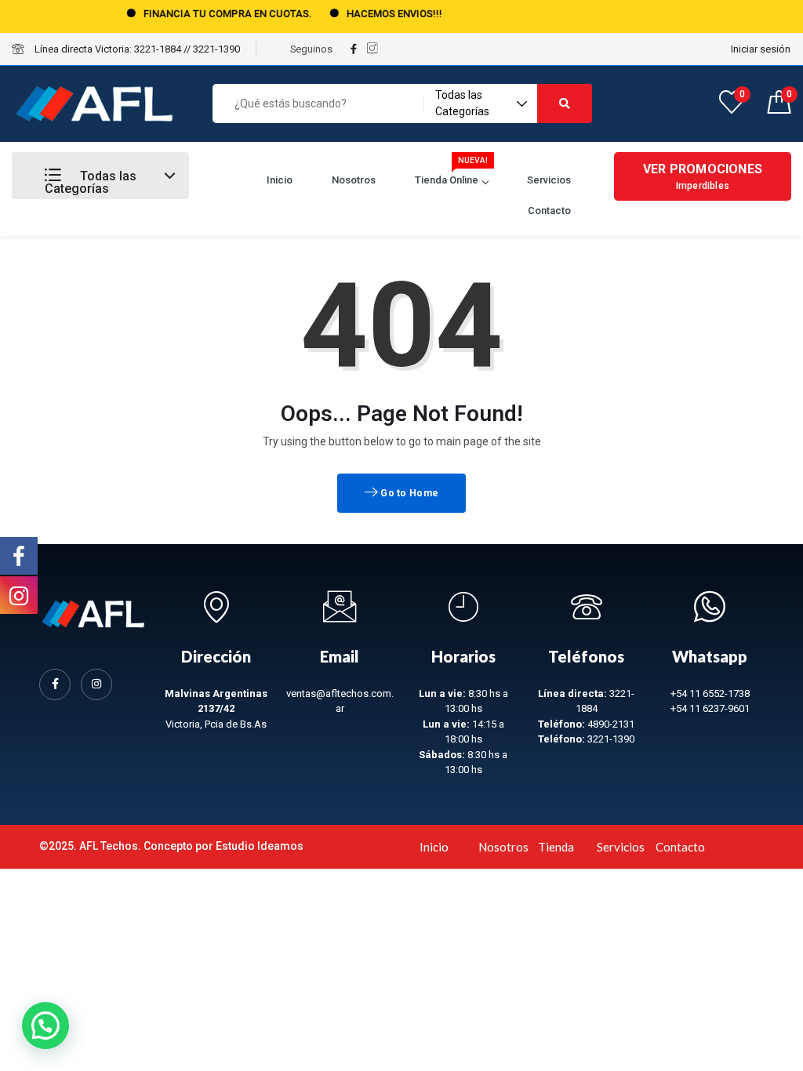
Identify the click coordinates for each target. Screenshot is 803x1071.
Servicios (549, 180)
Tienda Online (451, 175)
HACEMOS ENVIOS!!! (379, 14)
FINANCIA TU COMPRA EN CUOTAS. (213, 14)
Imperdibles (702, 176)
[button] (45, 1025)
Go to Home (408, 493)
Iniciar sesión (760, 49)
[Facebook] (55, 684)
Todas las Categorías (90, 182)
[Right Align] (564, 103)
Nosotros (354, 180)
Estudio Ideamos (259, 846)
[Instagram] (96, 684)
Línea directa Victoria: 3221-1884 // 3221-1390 (136, 49)
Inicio (279, 180)
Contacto (549, 210)
